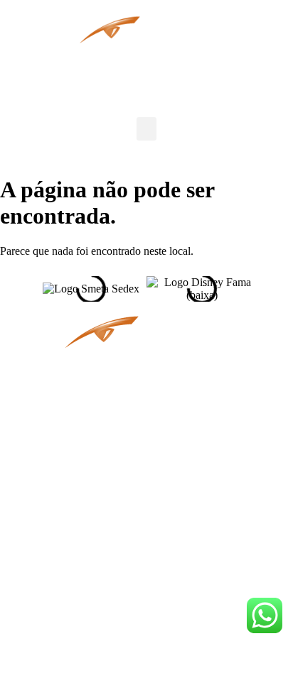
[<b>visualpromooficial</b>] (38, 539)
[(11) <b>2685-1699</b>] (38, 456)
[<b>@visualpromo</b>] (38, 671)
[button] (146, 129)
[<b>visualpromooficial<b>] (38, 620)
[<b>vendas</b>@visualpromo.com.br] (38, 497)
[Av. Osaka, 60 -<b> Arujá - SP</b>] (38, 417)
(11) (90, 475)
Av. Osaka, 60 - (114, 435)
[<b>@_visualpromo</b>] (38, 580)
